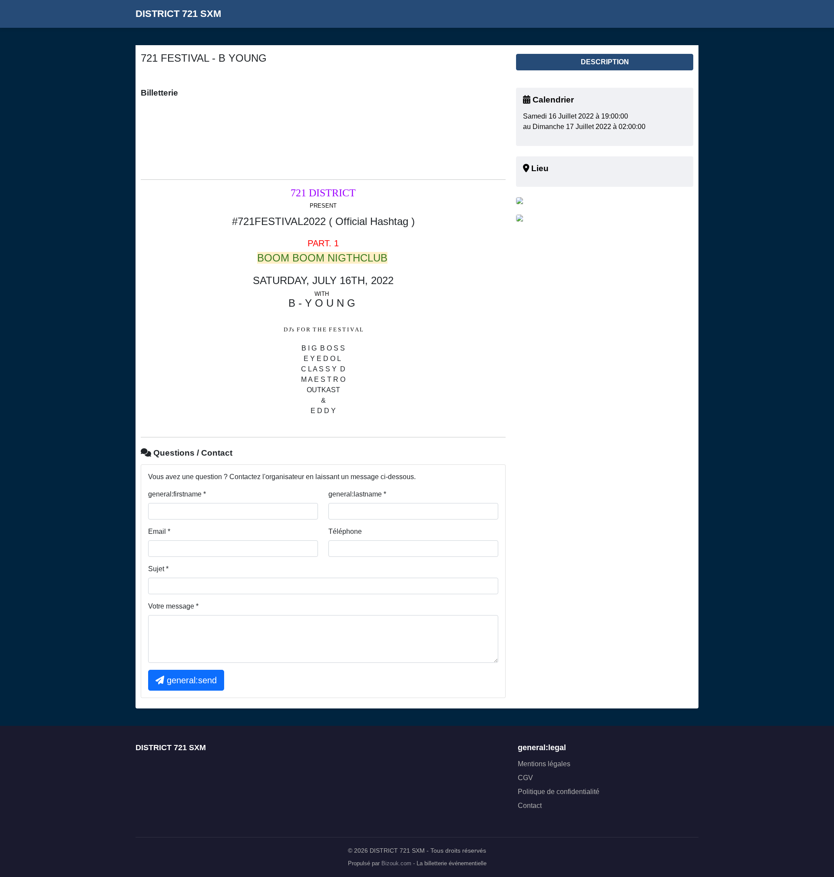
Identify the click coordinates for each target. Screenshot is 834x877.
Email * (159, 531)
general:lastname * (357, 494)
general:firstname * (177, 494)
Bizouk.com (396, 863)
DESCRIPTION (605, 62)
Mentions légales (544, 764)
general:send (190, 680)
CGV (525, 777)
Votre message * (173, 606)
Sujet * (158, 569)
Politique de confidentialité (558, 791)
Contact (530, 805)
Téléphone (345, 531)
